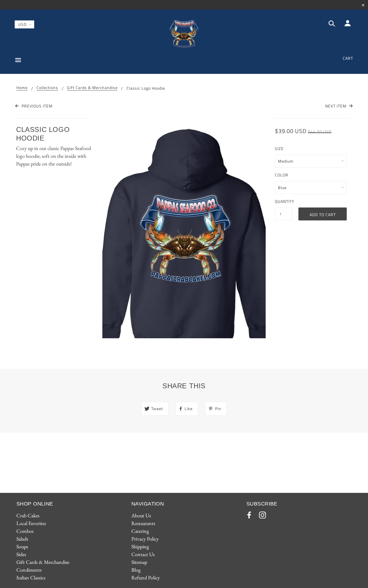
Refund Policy (145, 577)
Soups (22, 546)
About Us (141, 515)
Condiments (29, 569)
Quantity (283, 201)
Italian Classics (30, 577)
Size (279, 148)
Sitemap (139, 562)
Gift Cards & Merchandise (92, 88)
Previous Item (36, 106)
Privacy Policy (145, 538)
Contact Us (143, 554)
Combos (25, 531)
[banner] (184, 34)
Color (281, 175)
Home (22, 88)
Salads (22, 538)
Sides (21, 554)
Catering (140, 531)
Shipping (140, 546)
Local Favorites (31, 523)
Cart (348, 58)
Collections (47, 88)
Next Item (336, 106)
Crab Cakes (27, 515)
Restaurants (143, 523)
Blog (136, 569)
